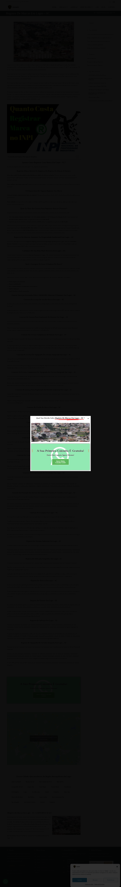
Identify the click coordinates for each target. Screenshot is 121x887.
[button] (117, 867)
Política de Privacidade (99, 884)
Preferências (110, 880)
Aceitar (80, 880)
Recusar (95, 880)
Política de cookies (89, 884)
